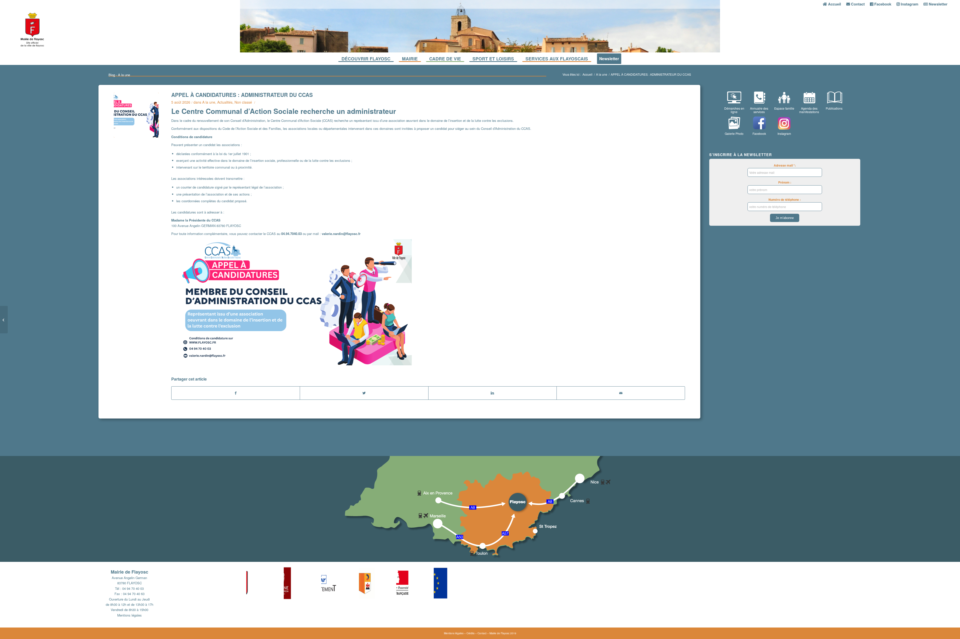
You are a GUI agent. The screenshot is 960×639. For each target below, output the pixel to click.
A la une (601, 74)
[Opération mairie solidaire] (4, 319)
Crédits (470, 633)
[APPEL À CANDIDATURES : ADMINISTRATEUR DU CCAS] (136, 115)
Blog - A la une (119, 74)
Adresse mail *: (785, 165)
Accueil (587, 74)
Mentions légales (129, 615)
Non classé (243, 102)
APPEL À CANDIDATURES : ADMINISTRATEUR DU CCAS (242, 94)
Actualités (224, 102)
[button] (265, 583)
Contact (482, 633)
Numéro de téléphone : (784, 200)
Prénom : (784, 182)
